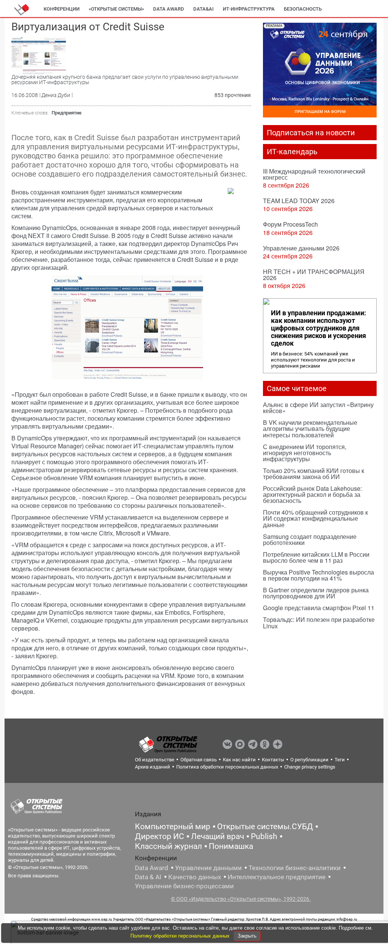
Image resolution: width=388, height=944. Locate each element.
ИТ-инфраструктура (249, 9)
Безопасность (303, 9)
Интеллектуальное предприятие (276, 877)
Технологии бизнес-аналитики (295, 868)
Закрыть (247, 936)
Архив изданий (152, 767)
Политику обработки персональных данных (180, 936)
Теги (340, 759)
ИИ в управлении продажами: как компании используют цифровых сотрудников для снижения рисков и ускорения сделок (318, 328)
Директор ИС (159, 836)
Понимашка (231, 846)
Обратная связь (198, 759)
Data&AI (203, 9)
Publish (264, 836)
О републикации (309, 759)
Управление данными (208, 868)
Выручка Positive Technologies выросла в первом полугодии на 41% (318, 575)
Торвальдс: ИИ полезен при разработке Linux (319, 622)
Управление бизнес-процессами (184, 886)
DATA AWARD (168, 9)
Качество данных (194, 877)
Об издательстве (154, 759)
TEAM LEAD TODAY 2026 (299, 200)
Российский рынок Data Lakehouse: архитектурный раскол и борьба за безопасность (312, 494)
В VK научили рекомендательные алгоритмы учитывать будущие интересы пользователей (310, 428)
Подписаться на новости (311, 132)
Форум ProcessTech (290, 224)
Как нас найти (239, 759)
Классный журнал (168, 846)
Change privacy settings (309, 767)
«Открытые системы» (116, 9)
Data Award (151, 868)
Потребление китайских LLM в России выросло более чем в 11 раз (316, 557)
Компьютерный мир (172, 826)
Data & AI (148, 877)
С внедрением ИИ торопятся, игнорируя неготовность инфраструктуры (304, 452)
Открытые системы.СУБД (265, 826)
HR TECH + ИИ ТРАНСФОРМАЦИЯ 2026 (314, 274)
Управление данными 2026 (301, 248)
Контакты (273, 759)
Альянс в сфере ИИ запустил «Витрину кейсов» (318, 407)
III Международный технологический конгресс (314, 174)
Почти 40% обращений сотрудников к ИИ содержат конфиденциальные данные (315, 518)
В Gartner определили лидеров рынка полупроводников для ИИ (316, 592)
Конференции (62, 9)
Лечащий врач (217, 836)
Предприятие (66, 113)
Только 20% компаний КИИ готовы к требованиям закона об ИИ (313, 473)
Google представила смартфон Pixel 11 (318, 607)
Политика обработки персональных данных (227, 767)
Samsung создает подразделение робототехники (310, 539)
